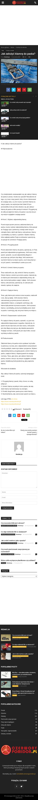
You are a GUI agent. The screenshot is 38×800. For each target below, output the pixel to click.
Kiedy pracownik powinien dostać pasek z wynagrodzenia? (29, 432)
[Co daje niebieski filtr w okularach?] (6, 647)
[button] (35, 2)
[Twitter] (21, 786)
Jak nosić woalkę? (15, 125)
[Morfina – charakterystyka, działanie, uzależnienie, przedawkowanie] (6, 675)
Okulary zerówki (6, 734)
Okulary (3, 563)
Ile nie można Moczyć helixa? (8, 431)
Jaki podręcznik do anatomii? (18, 110)
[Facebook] (17, 786)
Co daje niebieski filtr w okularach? (14, 532)
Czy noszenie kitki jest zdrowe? (13, 523)
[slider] (7, 409)
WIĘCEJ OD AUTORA (7, 99)
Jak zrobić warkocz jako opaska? (13, 540)
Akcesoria (15, 686)
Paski (2, 728)
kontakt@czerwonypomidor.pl (26, 774)
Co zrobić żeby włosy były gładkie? (20, 117)
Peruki (3, 710)
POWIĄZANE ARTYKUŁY (8, 96)
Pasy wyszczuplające (7, 722)
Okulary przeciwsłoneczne (8, 534)
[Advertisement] (19, 25)
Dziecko (15, 676)
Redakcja (7, 57)
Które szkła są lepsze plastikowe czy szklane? (18, 560)
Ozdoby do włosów (10, 50)
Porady (14, 695)
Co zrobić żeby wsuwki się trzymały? (20, 102)
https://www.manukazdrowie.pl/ (11, 404)
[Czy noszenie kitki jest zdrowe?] (6, 637)
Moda (3, 50)
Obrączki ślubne (6, 725)
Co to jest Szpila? (15, 133)
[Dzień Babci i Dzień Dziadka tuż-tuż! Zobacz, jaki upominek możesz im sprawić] (6, 693)
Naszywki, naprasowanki (8, 731)
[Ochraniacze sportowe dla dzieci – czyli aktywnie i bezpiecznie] (6, 684)
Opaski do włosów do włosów (9, 525)
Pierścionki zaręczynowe (8, 554)
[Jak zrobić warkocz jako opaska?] (6, 656)
